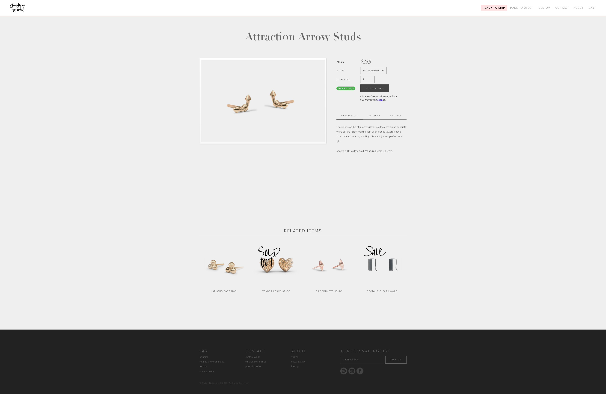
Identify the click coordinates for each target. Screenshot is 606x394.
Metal (340, 70)
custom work (252, 357)
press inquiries (253, 366)
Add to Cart (375, 88)
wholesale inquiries (255, 361)
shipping (203, 357)
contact (255, 351)
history (295, 366)
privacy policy (206, 371)
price (340, 62)
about (298, 351)
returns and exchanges (211, 361)
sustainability (298, 361)
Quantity (343, 79)
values (294, 357)
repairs (203, 366)
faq (203, 351)
